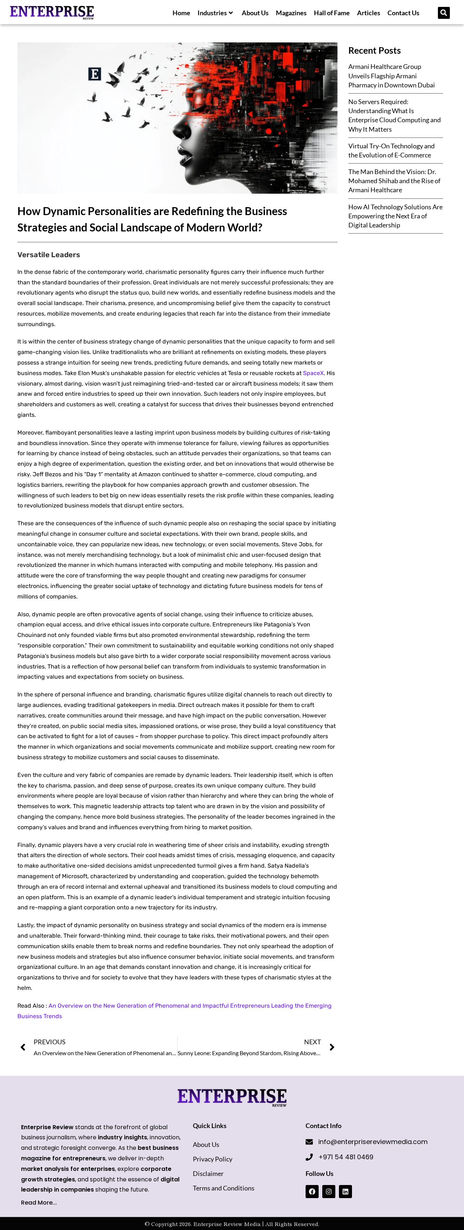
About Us (255, 13)
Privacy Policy (212, 1159)
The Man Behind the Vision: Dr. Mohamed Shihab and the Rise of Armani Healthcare (394, 181)
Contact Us (403, 13)
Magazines (291, 13)
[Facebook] (312, 1191)
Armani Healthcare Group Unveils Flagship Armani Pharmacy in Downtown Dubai (392, 75)
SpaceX (313, 373)
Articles (368, 13)
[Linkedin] (345, 1191)
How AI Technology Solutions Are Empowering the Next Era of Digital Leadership (395, 216)
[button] (444, 13)
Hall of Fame (332, 13)
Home (181, 13)
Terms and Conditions (223, 1188)
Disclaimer (208, 1173)
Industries (212, 13)
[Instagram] (328, 1191)
